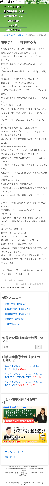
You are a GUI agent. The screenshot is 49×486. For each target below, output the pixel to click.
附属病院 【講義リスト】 (16, 319)
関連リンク (10, 457)
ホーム (3, 35)
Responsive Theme (29, 483)
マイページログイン (14, 6)
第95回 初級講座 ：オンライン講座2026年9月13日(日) (23, 383)
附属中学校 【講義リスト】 (18, 304)
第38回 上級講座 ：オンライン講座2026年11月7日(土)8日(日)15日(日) (23, 375)
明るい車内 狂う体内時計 (14, 280)
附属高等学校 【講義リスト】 (17, 35)
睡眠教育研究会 (13, 30)
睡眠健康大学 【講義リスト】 (19, 314)
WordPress (24, 485)
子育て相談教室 (12, 324)
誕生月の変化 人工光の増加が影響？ (30, 284)
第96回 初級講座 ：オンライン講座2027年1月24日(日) (23, 367)
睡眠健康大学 (15, 483)
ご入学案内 (13, 25)
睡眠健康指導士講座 (14, 11)
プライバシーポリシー (15, 452)
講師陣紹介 (13, 21)
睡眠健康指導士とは (14, 16)
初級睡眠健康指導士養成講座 (17, 468)
